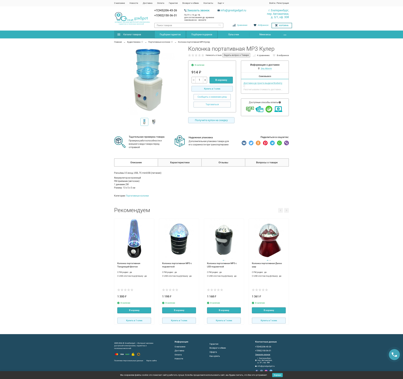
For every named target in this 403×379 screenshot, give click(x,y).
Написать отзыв (214, 55)
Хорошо (277, 375)
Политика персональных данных (128, 361)
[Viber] (286, 143)
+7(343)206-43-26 (165, 10)
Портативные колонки (159, 42)
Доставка (147, 3)
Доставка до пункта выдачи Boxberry (263, 83)
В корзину (221, 79)
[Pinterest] (265, 143)
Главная (118, 42)
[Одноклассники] (258, 143)
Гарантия (173, 3)
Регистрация (283, 3)
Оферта (213, 352)
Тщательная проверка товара (147, 136)
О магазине (119, 3)
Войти (272, 3)
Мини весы (265, 34)
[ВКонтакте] (244, 143)
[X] (251, 143)
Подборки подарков (201, 34)
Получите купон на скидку (211, 120)
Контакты (208, 3)
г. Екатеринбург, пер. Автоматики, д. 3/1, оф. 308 (278, 14)
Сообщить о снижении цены (212, 97)
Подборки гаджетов (170, 34)
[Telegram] (272, 143)
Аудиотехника (133, 42)
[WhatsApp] (279, 143)
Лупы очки (233, 34)
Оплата (160, 3)
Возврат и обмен (190, 3)
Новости (134, 3)
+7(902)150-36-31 (165, 15)
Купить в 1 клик (212, 88)
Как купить (215, 356)
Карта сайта (151, 361)
